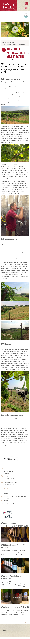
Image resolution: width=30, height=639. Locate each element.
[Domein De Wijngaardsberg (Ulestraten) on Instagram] (7, 488)
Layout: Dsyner (21, 637)
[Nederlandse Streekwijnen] (7, 514)
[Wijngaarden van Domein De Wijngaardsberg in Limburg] (15, 310)
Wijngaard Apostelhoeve (15, 367)
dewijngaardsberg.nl (9, 484)
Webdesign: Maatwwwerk (10, 637)
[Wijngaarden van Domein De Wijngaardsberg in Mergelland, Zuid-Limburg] (15, 291)
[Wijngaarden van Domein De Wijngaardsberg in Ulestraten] (15, 330)
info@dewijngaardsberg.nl (10, 482)
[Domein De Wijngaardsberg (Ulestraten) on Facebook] (4, 488)
